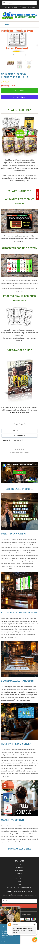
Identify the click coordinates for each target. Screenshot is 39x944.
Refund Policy (19, 867)
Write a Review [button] (20, 431)
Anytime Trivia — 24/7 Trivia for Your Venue (19, 887)
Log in (16, 7)
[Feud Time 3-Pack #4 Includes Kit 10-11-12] (20, 40)
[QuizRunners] (19, 16)
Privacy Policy (19, 865)
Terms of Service (19, 870)
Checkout (31, 7)
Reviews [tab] (5, 440)
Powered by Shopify (25, 914)
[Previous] (14, 54)
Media (19, 881)
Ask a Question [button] (20, 436)
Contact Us (19, 879)
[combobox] (19, 3)
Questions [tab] (17, 440)
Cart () (24, 7)
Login (19, 884)
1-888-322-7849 (8, 7)
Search (20, 873)
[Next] (24, 54)
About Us (19, 876)
